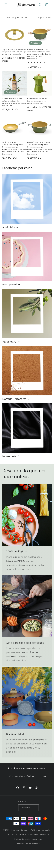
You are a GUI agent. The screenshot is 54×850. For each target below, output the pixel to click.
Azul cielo (8, 227)
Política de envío (22, 839)
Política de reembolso (41, 830)
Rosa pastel (9, 284)
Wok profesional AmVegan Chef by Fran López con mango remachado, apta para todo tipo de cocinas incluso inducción (14, 148)
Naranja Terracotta (14, 399)
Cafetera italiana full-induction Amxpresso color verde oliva (37, 101)
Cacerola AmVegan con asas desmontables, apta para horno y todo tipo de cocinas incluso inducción (39, 54)
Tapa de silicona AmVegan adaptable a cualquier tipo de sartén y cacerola (14, 51)
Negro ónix (9, 456)
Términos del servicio (40, 834)
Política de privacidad (17, 834)
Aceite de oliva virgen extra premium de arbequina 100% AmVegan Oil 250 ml (14, 102)
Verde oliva (9, 341)
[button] (6, 4)
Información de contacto (28, 844)
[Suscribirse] (44, 776)
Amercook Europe (19, 830)
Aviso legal (38, 839)
